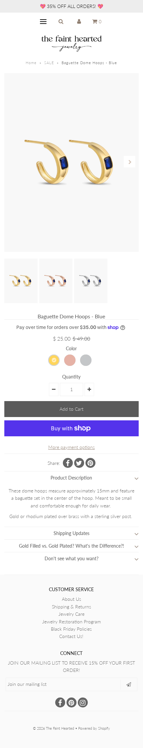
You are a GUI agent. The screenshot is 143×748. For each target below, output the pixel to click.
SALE (49, 62)
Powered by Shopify (94, 728)
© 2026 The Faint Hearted (53, 728)
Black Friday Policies (71, 629)
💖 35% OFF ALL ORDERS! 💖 (71, 6)
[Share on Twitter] (79, 463)
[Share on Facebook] (68, 463)
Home (31, 62)
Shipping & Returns (71, 606)
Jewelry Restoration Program (71, 621)
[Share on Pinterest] (90, 463)
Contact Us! (71, 636)
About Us (71, 599)
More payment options (71, 447)
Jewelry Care (71, 614)
